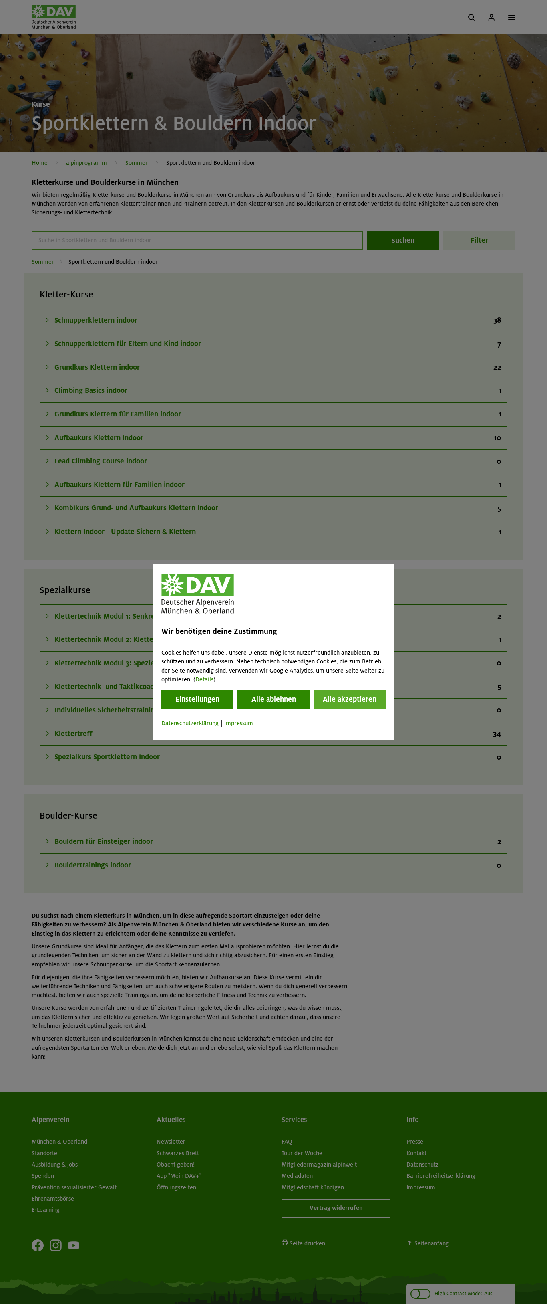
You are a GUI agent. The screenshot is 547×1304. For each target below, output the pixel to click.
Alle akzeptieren (349, 699)
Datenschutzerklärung (190, 723)
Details (204, 679)
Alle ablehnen (273, 699)
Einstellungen (197, 699)
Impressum (238, 723)
